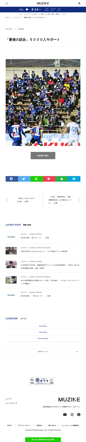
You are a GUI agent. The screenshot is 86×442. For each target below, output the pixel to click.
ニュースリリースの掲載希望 (70, 425)
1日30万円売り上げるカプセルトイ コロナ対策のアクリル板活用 (44, 251)
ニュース (8, 399)
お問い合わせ (52, 425)
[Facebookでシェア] (12, 179)
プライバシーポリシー (24, 425)
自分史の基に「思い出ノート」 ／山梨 (35, 238)
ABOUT (9, 425)
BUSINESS (21, 29)
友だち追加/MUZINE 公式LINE (44, 439)
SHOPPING (39, 234)
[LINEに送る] (37, 179)
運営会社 (39, 425)
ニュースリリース (11, 403)
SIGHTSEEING (46, 247)
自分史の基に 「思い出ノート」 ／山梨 (36, 296)
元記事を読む (43, 156)
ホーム (8, 17)
